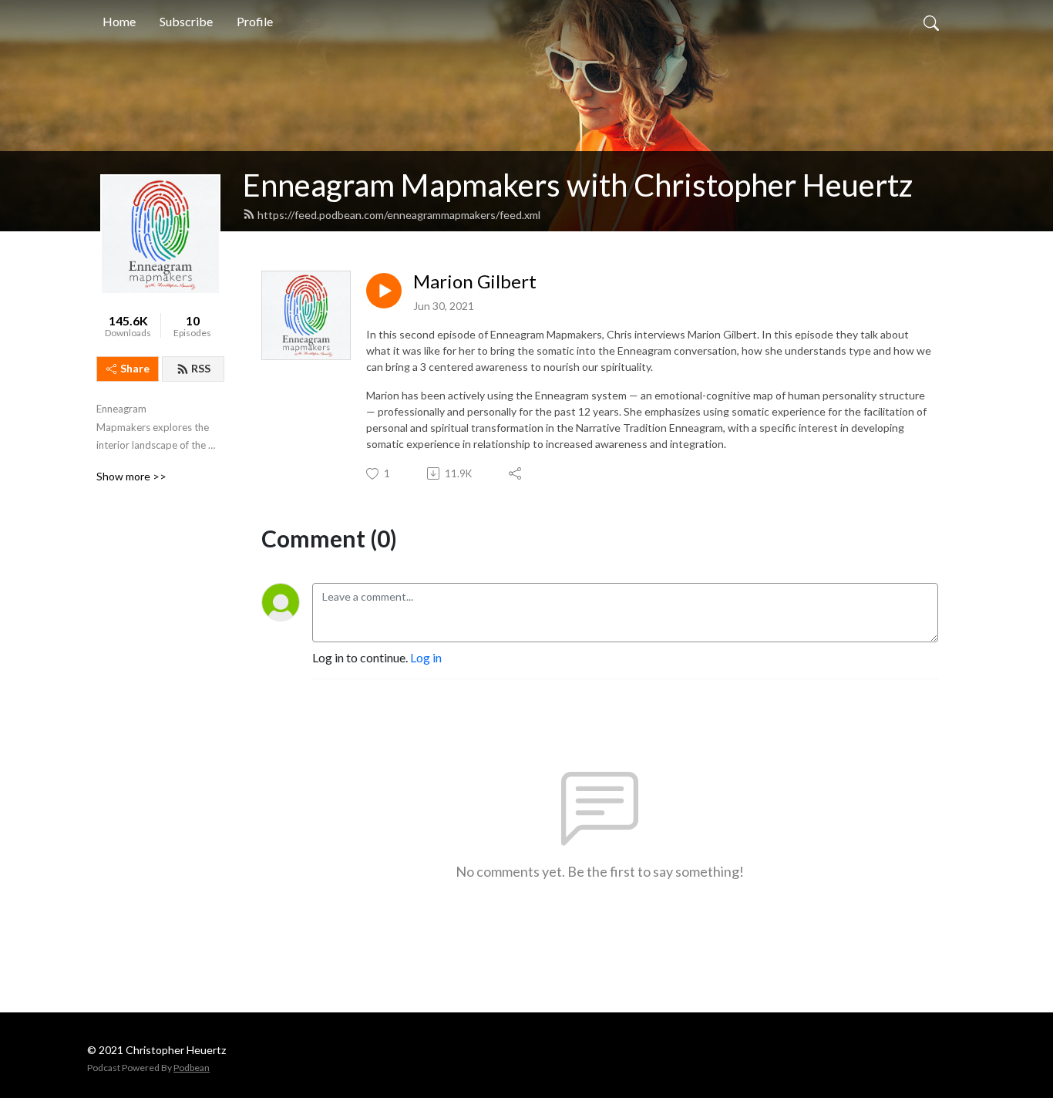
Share (135, 368)
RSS (200, 368)
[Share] (516, 473)
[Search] (931, 21)
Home (119, 21)
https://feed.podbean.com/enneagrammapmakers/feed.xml (398, 214)
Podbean (191, 1067)
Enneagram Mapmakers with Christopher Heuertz (578, 185)
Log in (426, 657)
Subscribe (186, 21)
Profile (255, 21)
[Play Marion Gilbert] (384, 290)
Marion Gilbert (475, 281)
